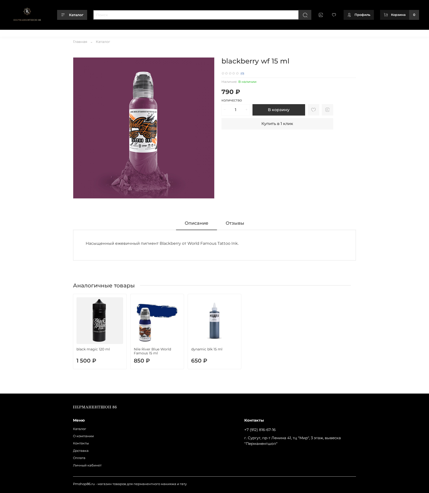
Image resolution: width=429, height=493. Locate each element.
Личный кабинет (124, 32)
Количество (231, 100)
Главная (80, 41)
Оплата (99, 32)
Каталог (76, 15)
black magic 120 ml (93, 349)
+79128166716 (408, 32)
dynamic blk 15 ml (206, 349)
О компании (38, 32)
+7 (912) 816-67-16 (260, 429)
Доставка (81, 32)
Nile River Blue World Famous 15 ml (152, 351)
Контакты (61, 32)
